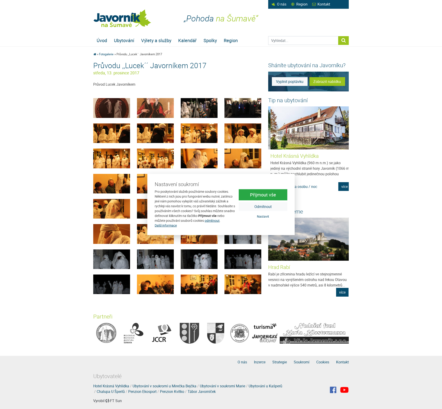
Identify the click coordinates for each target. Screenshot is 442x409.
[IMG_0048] (111, 132)
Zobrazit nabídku (327, 81)
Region (302, 4)
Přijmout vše (263, 194)
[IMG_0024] (111, 233)
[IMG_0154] (155, 107)
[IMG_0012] (155, 283)
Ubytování (124, 40)
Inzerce (259, 362)
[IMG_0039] (199, 158)
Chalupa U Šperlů (111, 391)
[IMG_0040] (155, 158)
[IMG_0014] (242, 258)
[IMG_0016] (155, 258)
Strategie (279, 362)
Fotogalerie (106, 54)
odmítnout (212, 220)
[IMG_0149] (242, 107)
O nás (281, 4)
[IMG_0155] (111, 107)
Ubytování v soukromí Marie (222, 386)
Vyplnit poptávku (289, 81)
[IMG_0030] (111, 208)
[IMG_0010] (199, 283)
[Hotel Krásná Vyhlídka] (308, 127)
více (342, 186)
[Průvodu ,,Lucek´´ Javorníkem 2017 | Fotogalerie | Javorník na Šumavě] (122, 18)
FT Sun (116, 400)
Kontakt (323, 4)
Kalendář (187, 40)
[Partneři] (106, 332)
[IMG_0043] (242, 132)
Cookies (322, 362)
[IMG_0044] (199, 132)
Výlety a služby (156, 40)
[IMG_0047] (155, 132)
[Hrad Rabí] (308, 239)
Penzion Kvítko (172, 391)
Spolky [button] (210, 40)
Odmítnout (263, 206)
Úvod (102, 40)
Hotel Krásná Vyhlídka (292, 155)
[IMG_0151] (199, 107)
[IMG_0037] (111, 183)
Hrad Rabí (279, 267)
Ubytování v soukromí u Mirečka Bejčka (164, 386)
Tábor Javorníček (202, 391)
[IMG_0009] (242, 283)
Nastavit (263, 216)
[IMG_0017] (111, 258)
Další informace (166, 225)
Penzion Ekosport (142, 391)
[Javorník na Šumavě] (94, 54)
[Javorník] (344, 390)
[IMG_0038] (242, 158)
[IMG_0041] (111, 158)
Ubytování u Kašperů (265, 386)
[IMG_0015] (199, 258)
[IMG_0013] (111, 283)
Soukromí (301, 362)
